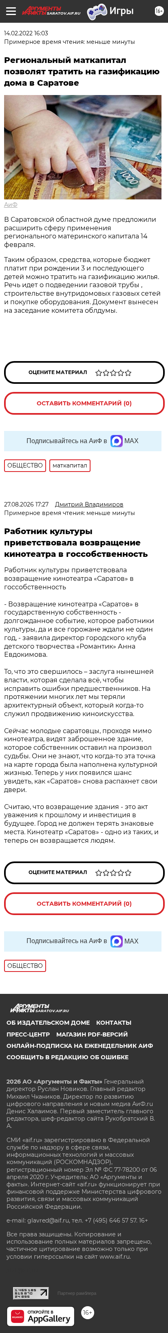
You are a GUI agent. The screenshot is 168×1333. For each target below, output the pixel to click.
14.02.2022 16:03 (26, 33)
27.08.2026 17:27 (26, 504)
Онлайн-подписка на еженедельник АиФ (80, 1046)
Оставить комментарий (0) (84, 403)
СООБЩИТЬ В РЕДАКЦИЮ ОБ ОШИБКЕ (67, 1057)
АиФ (11, 204)
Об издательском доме (48, 1022)
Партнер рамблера (76, 1293)
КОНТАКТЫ (113, 1022)
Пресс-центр (28, 1034)
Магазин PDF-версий (92, 1034)
